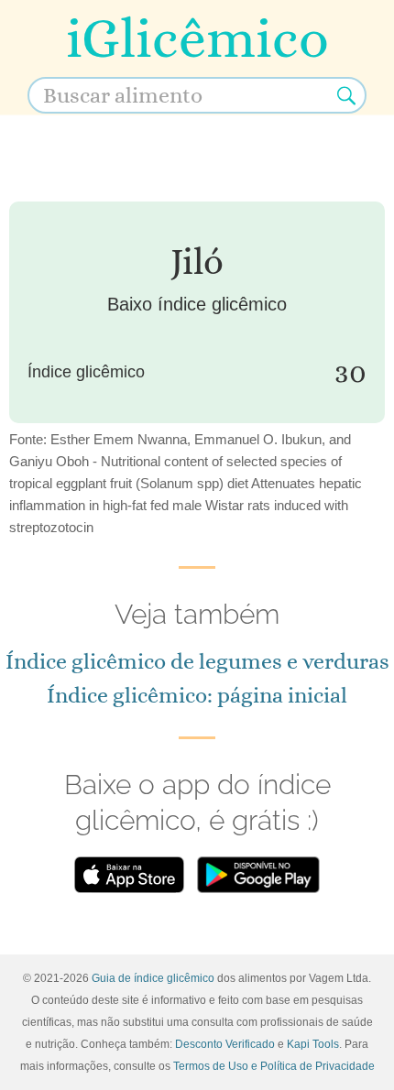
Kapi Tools (313, 1044)
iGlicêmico (197, 38)
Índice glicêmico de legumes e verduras (197, 661)
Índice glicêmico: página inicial (197, 695)
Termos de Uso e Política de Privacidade (274, 1066)
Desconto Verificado (225, 1044)
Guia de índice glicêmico (153, 978)
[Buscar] (346, 95)
